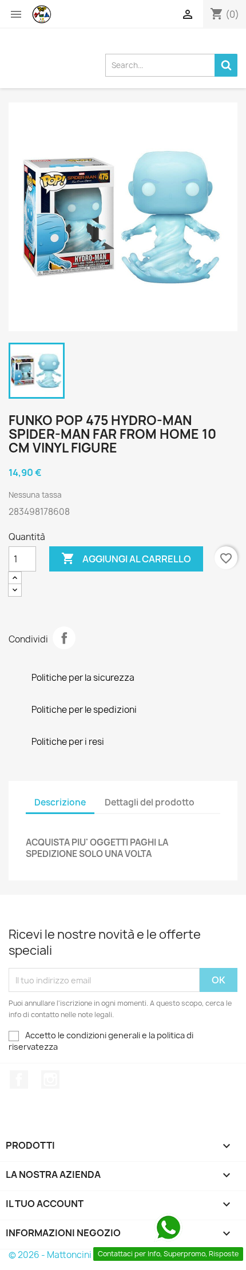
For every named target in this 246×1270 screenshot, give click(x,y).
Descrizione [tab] (60, 802)
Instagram (50, 1079)
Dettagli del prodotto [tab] (150, 802)
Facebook (19, 1079)
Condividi (64, 637)
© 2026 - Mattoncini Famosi (65, 1255)
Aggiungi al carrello (126, 558)
